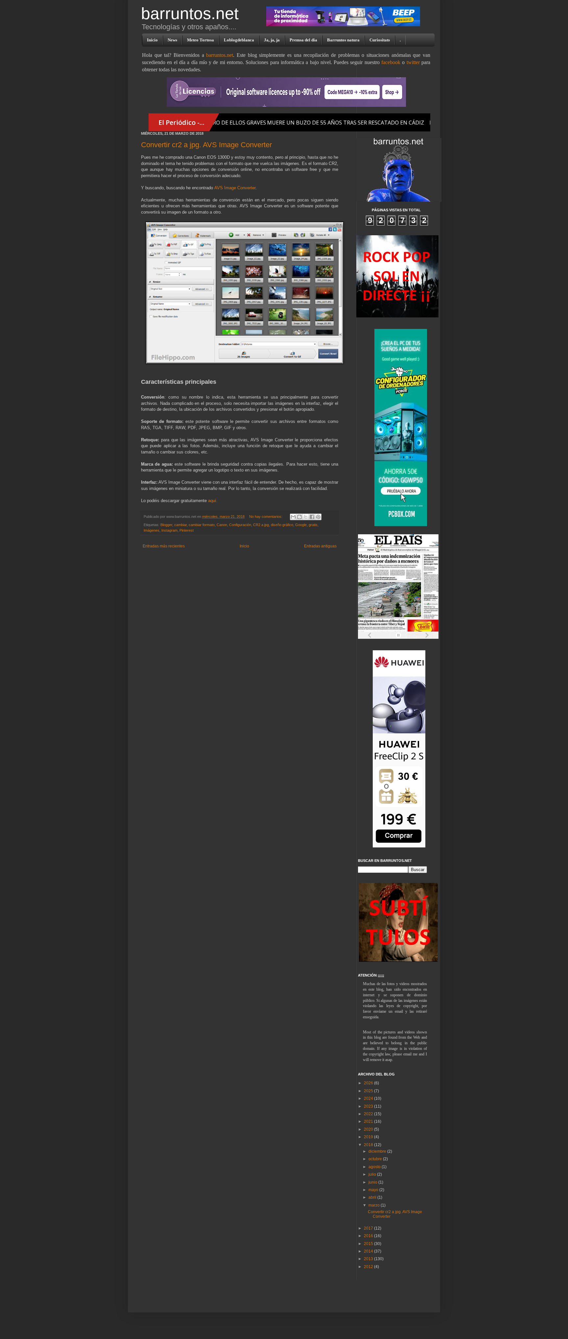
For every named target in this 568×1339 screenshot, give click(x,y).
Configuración (240, 525)
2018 (369, 1145)
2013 (369, 1259)
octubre (375, 1159)
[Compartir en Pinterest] (318, 517)
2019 (369, 1137)
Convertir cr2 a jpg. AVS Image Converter (206, 145)
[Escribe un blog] (299, 517)
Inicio (152, 39)
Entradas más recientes (164, 546)
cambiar (180, 525)
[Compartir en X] (305, 517)
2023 (369, 1106)
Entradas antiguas (320, 546)
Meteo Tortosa (200, 39)
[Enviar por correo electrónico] (293, 517)
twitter (413, 62)
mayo (373, 1190)
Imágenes (151, 530)
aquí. (213, 500)
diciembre (377, 1151)
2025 (369, 1091)
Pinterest (186, 530)
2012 (369, 1266)
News (172, 39)
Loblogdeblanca (239, 39)
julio (372, 1174)
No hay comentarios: (266, 517)
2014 (369, 1251)
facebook (390, 62)
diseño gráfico (282, 525)
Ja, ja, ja (272, 39)
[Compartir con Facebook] (312, 517)
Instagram (169, 530)
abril (372, 1197)
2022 (369, 1114)
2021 (369, 1121)
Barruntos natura (343, 39)
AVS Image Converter (234, 187)
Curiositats (379, 39)
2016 (369, 1236)
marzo (374, 1205)
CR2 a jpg (261, 525)
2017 (369, 1228)
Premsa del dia (303, 39)
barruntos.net (190, 13)
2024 (369, 1098)
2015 (369, 1243)
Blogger (166, 525)
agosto (375, 1167)
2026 (369, 1083)
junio (373, 1182)
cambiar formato (202, 525)
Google (301, 525)
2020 (369, 1129)
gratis (313, 525)
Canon (222, 525)
